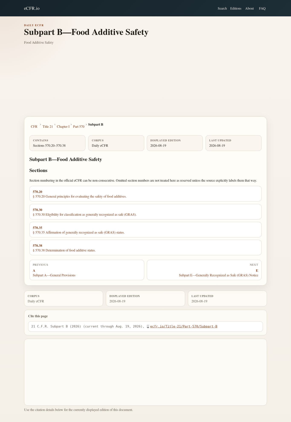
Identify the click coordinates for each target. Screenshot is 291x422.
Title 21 (48, 126)
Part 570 (78, 126)
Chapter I (63, 126)
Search (222, 8)
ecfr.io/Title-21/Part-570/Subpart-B (183, 326)
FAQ (262, 8)
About (249, 8)
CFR (34, 126)
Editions (235, 8)
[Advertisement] (145, 84)
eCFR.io (32, 8)
